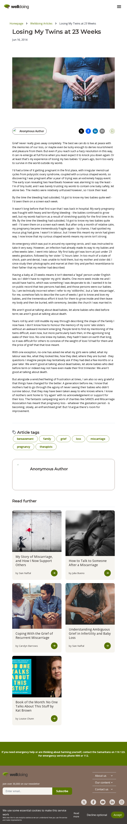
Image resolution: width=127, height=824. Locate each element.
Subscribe (62, 791)
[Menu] (119, 6)
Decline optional (97, 815)
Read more (76, 815)
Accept (118, 815)
